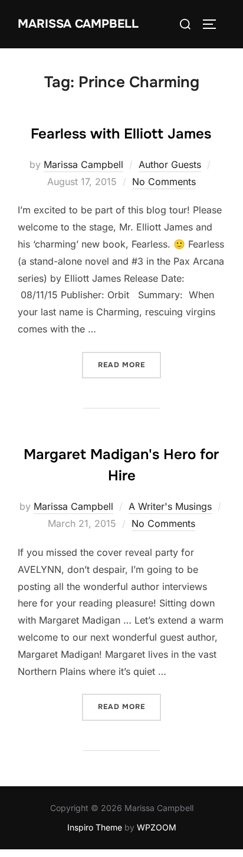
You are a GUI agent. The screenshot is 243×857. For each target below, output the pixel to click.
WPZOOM (156, 827)
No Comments (164, 181)
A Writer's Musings (170, 506)
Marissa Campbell (78, 24)
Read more (129, 365)
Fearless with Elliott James (121, 134)
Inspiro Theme (94, 827)
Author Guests (170, 164)
